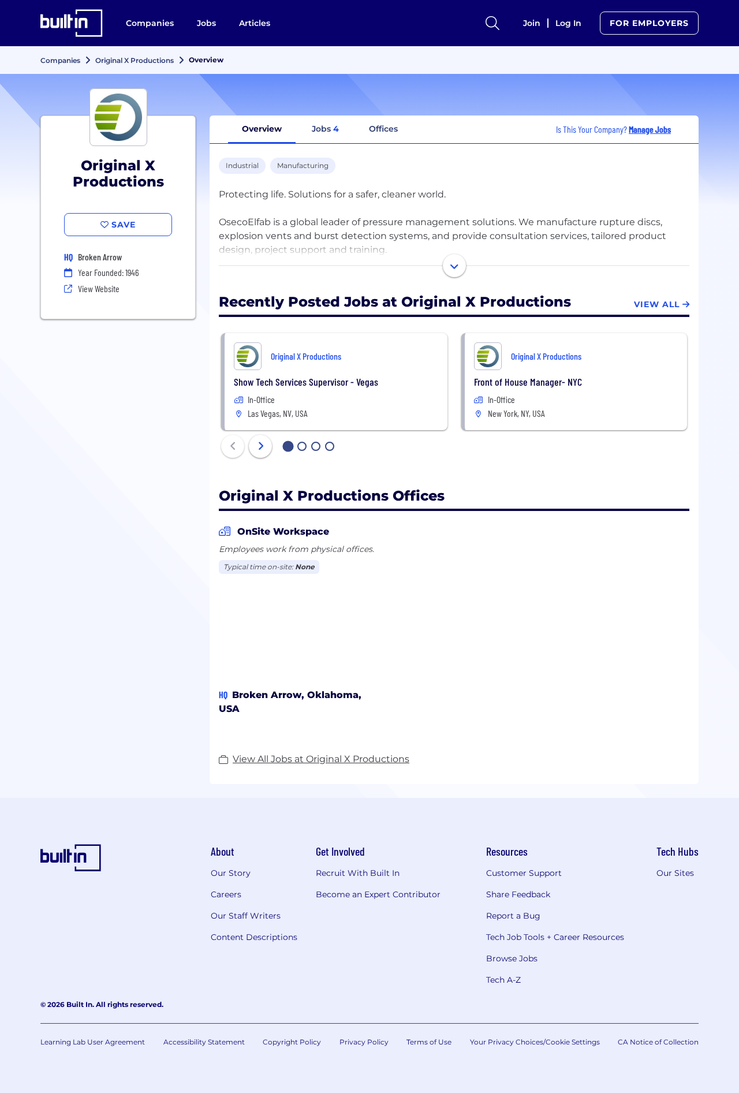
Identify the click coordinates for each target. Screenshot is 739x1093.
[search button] (492, 23)
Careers (226, 894)
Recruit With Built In (358, 873)
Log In (568, 23)
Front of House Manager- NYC (528, 381)
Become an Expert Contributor (378, 894)
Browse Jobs (512, 958)
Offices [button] (383, 129)
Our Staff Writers (246, 916)
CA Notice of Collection (658, 1042)
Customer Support (524, 873)
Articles (254, 23)
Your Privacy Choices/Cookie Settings (535, 1042)
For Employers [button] (649, 23)
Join (531, 23)
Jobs (206, 23)
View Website (99, 288)
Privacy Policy (364, 1042)
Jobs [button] (325, 129)
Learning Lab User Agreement (92, 1042)
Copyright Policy (292, 1042)
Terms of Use (428, 1042)
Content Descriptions (254, 937)
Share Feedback (518, 894)
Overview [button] (262, 129)
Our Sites (675, 873)
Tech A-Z (503, 980)
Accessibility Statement (204, 1042)
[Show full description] (454, 265)
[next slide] (260, 446)
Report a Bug (513, 916)
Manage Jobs (650, 129)
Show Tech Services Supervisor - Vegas (306, 381)
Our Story (231, 873)
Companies (150, 23)
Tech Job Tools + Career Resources (555, 937)
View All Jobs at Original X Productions (321, 758)
